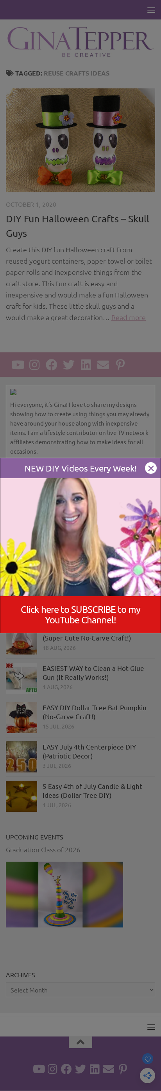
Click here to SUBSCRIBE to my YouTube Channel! (80, 614)
